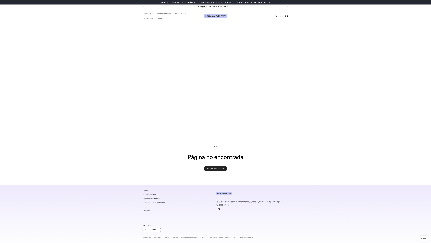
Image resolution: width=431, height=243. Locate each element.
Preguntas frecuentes (151, 198)
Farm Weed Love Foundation (154, 203)
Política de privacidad (171, 237)
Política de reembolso (246, 237)
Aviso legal (203, 237)
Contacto (146, 210)
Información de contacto (189, 237)
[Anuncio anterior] (143, 7)
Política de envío (230, 237)
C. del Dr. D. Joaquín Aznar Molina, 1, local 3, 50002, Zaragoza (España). (251, 202)
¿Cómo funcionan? (150, 195)
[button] (148, 13)
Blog (144, 206)
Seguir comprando (215, 169)
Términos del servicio (216, 237)
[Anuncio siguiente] (287, 7)
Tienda (145, 191)
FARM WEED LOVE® (155, 238)
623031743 (224, 205)
